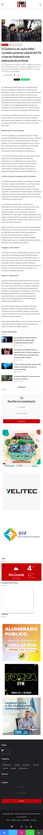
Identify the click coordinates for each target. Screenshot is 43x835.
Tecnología (36, 765)
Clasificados (25, 820)
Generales (5, 44)
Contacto (5, 782)
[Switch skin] (41, 5)
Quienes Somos (16, 820)
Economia (5, 768)
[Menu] (3, 5)
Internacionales (23, 768)
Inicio (8, 820)
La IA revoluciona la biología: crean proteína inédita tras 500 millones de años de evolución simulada (27, 366)
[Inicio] (21, 4)
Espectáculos (26, 765)
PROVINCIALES (7, 765)
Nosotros (5, 774)
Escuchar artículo (17, 44)
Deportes (13, 768)
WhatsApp (25, 79)
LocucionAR (22, 817)
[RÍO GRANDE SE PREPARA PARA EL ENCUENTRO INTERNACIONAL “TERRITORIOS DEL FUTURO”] (7, 340)
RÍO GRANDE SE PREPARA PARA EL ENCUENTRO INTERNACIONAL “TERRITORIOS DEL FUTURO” (25, 340)
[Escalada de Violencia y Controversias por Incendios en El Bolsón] (7, 378)
